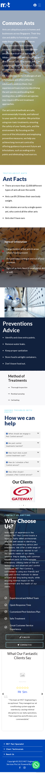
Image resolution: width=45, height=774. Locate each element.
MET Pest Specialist (15, 744)
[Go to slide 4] (25, 505)
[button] (22, 435)
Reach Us (10, 754)
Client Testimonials (14, 749)
